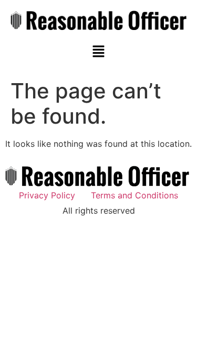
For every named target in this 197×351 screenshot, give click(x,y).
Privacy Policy (47, 195)
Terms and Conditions (134, 195)
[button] (98, 52)
